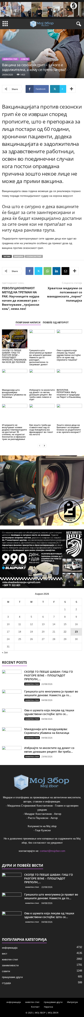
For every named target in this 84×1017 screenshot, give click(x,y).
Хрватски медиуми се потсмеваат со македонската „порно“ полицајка (64, 294)
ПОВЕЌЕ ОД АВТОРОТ (56, 322)
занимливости (10, 965)
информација (9, 947)
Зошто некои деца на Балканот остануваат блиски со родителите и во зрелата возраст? (69, 428)
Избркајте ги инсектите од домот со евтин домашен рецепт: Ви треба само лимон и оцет (42, 394)
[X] (38, 271)
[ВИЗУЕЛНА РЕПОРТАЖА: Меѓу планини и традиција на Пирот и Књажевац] (69, 378)
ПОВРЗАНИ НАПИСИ (28, 322)
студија (6, 983)
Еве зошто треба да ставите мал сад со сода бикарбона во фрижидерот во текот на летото (41, 429)
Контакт (35, 1006)
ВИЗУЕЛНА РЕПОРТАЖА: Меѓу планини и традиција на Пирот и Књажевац (68, 393)
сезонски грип (33, 256)
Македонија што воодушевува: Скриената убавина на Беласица (14, 393)
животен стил (10, 59)
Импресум (72, 1002)
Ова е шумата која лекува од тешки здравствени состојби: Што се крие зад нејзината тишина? (69, 355)
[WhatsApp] (47, 271)
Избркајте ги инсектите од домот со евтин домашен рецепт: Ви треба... (49, 749)
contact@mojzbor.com (52, 850)
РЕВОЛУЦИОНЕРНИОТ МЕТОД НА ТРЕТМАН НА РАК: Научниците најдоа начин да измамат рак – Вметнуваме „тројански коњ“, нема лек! (20, 298)
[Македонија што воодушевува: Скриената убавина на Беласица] (14, 378)
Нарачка (48, 1006)
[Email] (65, 271)
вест (4, 953)
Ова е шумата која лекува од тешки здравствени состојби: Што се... (49, 712)
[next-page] (44, 446)
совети (24, 59)
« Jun (5, 652)
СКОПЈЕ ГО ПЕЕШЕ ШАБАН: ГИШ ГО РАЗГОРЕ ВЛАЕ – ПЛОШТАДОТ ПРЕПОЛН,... (48, 675)
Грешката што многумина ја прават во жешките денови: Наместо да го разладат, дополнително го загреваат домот (40, 357)
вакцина (18, 256)
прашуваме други (12, 977)
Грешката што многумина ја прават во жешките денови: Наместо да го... (51, 693)
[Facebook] (29, 271)
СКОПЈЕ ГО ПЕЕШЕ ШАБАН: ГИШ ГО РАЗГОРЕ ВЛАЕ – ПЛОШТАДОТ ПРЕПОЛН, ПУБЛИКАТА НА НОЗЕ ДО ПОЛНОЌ (14, 356)
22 (65, 631)
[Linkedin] (56, 271)
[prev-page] (40, 446)
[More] (71, 89)
